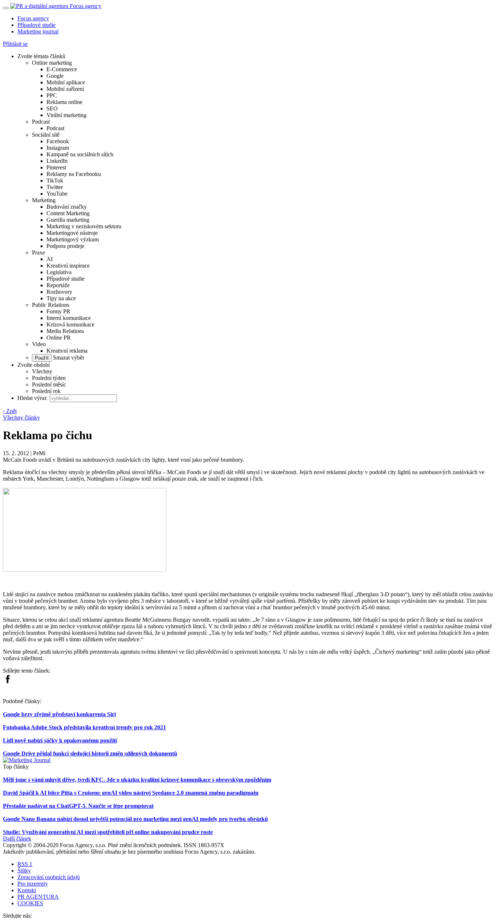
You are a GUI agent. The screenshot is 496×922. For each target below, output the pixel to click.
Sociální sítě (46, 135)
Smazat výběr (68, 357)
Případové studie (36, 25)
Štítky (24, 870)
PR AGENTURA (38, 897)
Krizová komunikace (70, 324)
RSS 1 (24, 864)
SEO (52, 108)
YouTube (57, 194)
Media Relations (65, 331)
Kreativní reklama (67, 351)
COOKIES (30, 903)
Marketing (44, 200)
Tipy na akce (61, 298)
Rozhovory (59, 292)
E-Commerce (61, 69)
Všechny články (21, 417)
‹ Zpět (10, 411)
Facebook (57, 141)
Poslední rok (46, 391)
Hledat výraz (32, 398)
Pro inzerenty (32, 884)
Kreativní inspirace (68, 265)
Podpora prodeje (65, 246)
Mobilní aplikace (65, 82)
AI (49, 259)
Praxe (38, 252)
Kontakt (26, 890)
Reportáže (58, 285)
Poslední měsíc (49, 384)
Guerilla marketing (67, 220)
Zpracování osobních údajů (48, 877)
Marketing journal (37, 31)
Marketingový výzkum (72, 239)
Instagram (57, 148)
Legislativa (59, 272)
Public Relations (50, 305)
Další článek (17, 838)
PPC (51, 95)
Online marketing (52, 63)
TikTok (54, 180)
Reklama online (64, 102)
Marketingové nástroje (72, 233)
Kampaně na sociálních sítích (79, 154)
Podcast (41, 122)
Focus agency (33, 18)
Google (55, 76)
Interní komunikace (68, 318)
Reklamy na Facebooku (73, 174)
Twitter (54, 187)
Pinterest (56, 167)
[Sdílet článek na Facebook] (7, 681)
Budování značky (66, 207)
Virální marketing (66, 115)
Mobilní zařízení (65, 89)
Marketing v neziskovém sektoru (83, 226)
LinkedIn (57, 161)
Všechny (42, 371)
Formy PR (58, 311)
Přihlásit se (15, 44)
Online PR (58, 337)
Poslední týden (49, 378)
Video (39, 344)
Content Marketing (68, 213)
